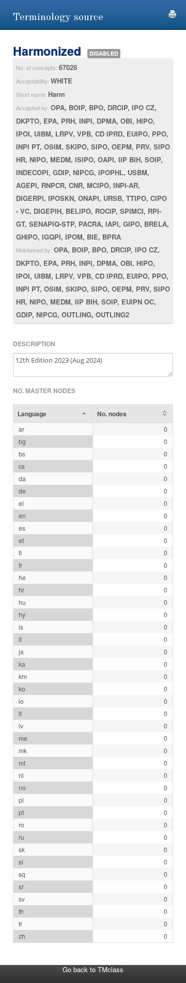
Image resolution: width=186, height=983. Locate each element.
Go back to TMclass (93, 969)
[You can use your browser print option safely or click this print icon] (172, 13)
